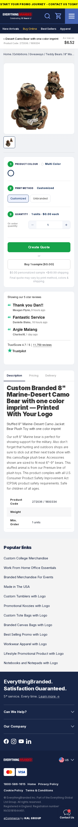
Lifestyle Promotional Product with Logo (34, 653)
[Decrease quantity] (32, 225)
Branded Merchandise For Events (28, 577)
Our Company (15, 726)
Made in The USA (17, 587)
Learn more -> (49, 696)
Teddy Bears (54, 54)
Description (14, 375)
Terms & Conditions (39, 790)
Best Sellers (48, 28)
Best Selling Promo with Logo (25, 634)
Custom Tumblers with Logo (25, 596)
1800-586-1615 (14, 784)
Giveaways (36, 54)
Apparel (65, 28)
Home (7, 54)
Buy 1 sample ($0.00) (39, 264)
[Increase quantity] (66, 225)
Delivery (50, 375)
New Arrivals (11, 28)
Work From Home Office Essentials (30, 568)
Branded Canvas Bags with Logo (28, 625)
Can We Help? (15, 712)
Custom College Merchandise (26, 558)
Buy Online (30, 28)
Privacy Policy (48, 784)
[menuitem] (11, 28)
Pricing (33, 375)
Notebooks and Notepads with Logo (31, 663)
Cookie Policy (13, 790)
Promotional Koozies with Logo (27, 606)
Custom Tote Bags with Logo (25, 615)
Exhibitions (20, 54)
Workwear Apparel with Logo (25, 644)
